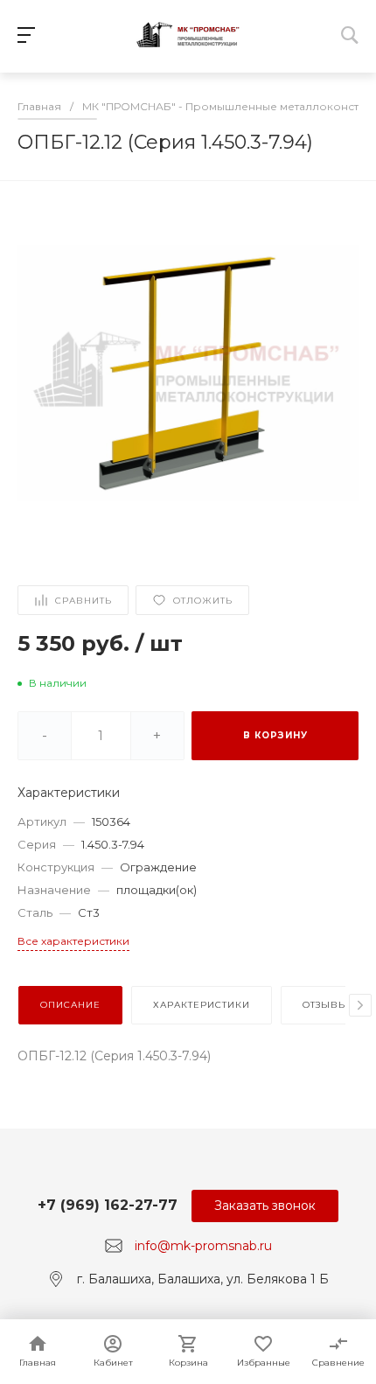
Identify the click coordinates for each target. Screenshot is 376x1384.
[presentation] (360, 1005)
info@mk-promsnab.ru (203, 1246)
